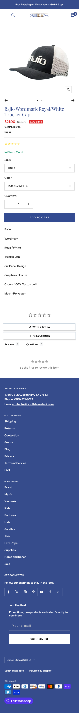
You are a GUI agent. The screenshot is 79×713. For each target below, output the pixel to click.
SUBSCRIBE (39, 639)
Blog (7, 449)
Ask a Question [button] (41, 335)
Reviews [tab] (9, 344)
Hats (7, 522)
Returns (9, 428)
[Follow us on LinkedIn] (58, 592)
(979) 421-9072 (23, 399)
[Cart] (73, 15)
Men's (8, 494)
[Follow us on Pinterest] (33, 592)
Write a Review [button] (41, 327)
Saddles (9, 529)
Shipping (10, 421)
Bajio (7, 132)
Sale (7, 564)
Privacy (9, 456)
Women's (10, 501)
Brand (8, 487)
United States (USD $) (19, 659)
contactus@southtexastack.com (33, 404)
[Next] (73, 100)
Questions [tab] (32, 344)
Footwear (10, 515)
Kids (7, 508)
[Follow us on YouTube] (41, 592)
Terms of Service (15, 463)
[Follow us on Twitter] (17, 592)
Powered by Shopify (40, 670)
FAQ (7, 470)
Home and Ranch (15, 557)
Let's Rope (11, 543)
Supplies (10, 550)
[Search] (13, 15)
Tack (7, 536)
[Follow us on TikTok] (50, 592)
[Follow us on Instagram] (25, 592)
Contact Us (11, 435)
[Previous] (6, 100)
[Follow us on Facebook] (8, 592)
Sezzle (8, 442)
